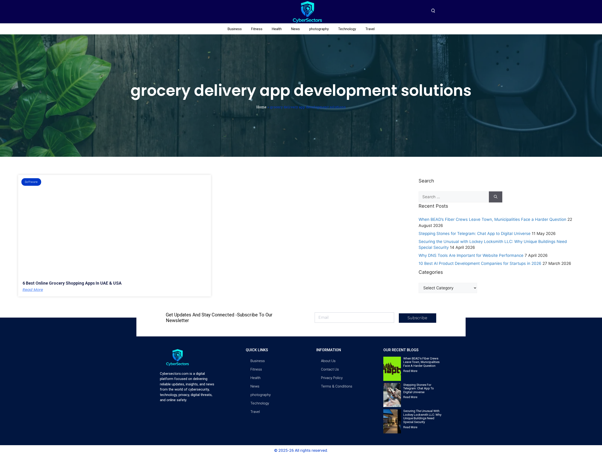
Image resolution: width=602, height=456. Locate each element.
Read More (33, 290)
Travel (370, 29)
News (295, 29)
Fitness (256, 29)
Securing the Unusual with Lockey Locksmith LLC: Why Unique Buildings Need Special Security (422, 416)
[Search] (495, 197)
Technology (347, 29)
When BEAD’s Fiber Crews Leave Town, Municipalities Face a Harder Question (492, 219)
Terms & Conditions (336, 386)
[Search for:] (454, 197)
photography (319, 29)
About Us (328, 361)
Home (261, 107)
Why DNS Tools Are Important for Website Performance (471, 255)
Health (277, 29)
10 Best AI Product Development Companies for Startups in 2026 (480, 263)
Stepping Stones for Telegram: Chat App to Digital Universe (475, 233)
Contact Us (330, 369)
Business (235, 29)
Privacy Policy (332, 378)
